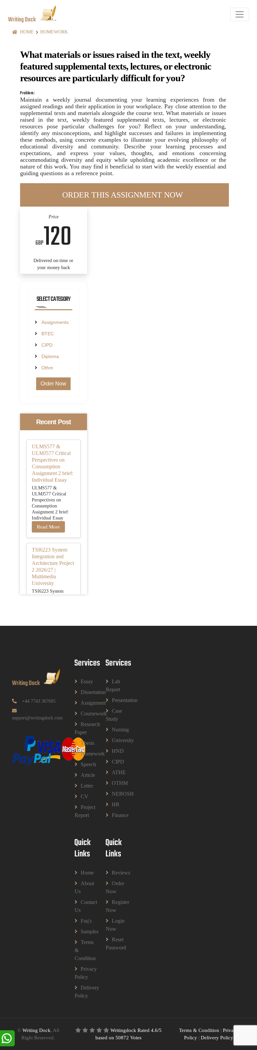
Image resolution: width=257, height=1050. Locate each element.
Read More (48, 527)
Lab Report (113, 685)
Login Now (113, 925)
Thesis (85, 743)
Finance (116, 815)
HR (115, 804)
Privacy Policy (82, 973)
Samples (85, 931)
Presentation (116, 700)
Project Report (82, 811)
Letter (85, 786)
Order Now (53, 383)
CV (84, 796)
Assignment (85, 703)
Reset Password (113, 943)
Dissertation (85, 692)
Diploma (50, 356)
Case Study (113, 715)
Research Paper (82, 728)
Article (85, 775)
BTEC (47, 333)
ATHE (116, 772)
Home (27, 31)
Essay (85, 681)
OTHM (116, 783)
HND (116, 751)
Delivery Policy (82, 992)
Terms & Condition (82, 950)
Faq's (85, 921)
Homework (54, 31)
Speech (85, 764)
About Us (82, 887)
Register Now (113, 906)
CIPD (47, 345)
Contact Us (82, 906)
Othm (47, 367)
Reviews (116, 873)
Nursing (116, 729)
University (116, 740)
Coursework (85, 713)
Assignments (55, 322)
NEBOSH (116, 794)
